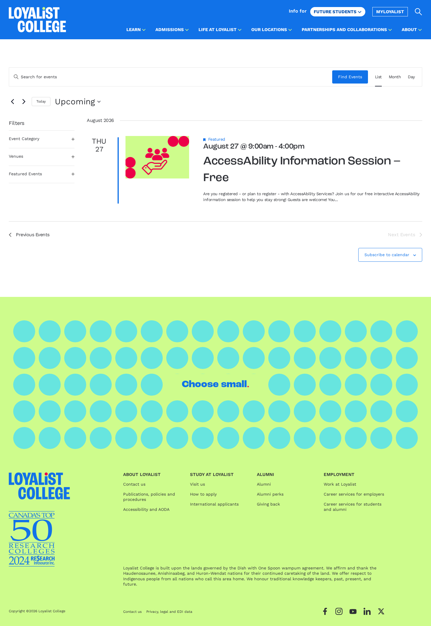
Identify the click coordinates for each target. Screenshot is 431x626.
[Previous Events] (12, 101)
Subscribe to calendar (386, 254)
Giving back (268, 504)
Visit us (197, 484)
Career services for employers (354, 494)
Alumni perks (270, 494)
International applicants (214, 504)
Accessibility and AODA (146, 509)
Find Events (350, 76)
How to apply (203, 494)
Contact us (134, 484)
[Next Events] (23, 101)
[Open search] (418, 11)
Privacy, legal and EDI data (169, 612)
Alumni (264, 484)
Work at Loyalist (340, 484)
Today (41, 101)
